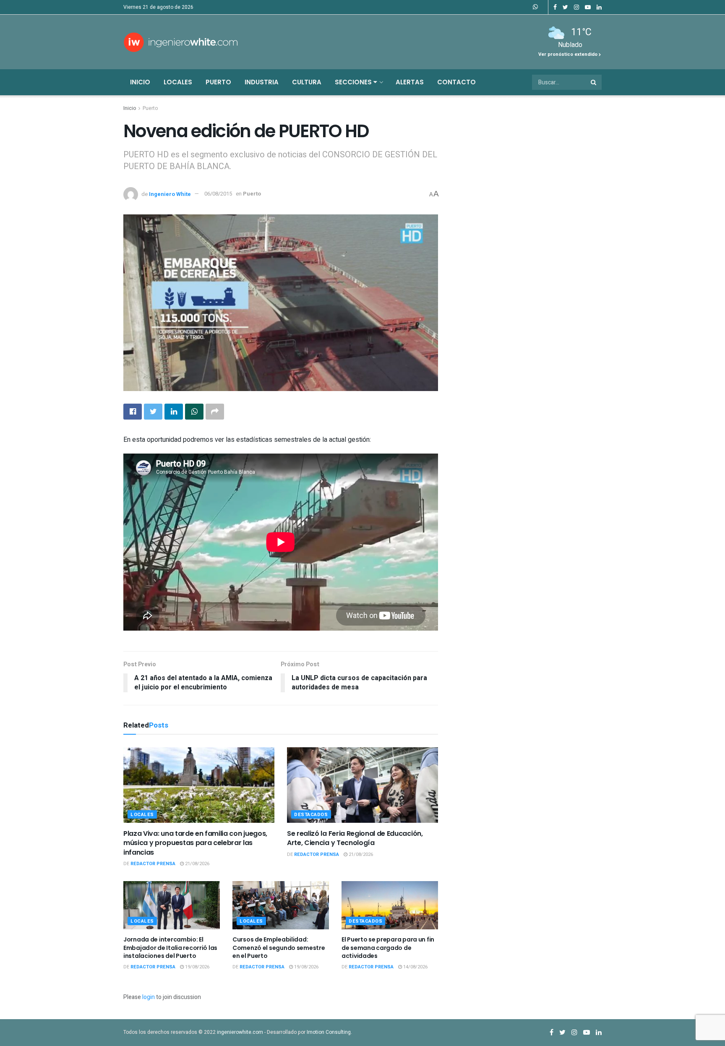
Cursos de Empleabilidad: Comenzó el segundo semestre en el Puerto (278, 947)
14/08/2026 (415, 966)
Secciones (354, 82)
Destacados (311, 814)
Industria (262, 82)
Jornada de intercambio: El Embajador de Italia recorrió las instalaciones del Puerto (170, 947)
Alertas (410, 82)
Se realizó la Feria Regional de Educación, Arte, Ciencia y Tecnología (355, 838)
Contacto (456, 82)
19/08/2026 (196, 966)
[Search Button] (594, 82)
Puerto (218, 82)
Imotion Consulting (329, 1032)
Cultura (306, 82)
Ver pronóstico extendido (568, 54)
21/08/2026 (196, 863)
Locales (178, 82)
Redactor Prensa (152, 863)
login (148, 997)
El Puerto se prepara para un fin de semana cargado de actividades (388, 947)
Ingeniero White (170, 194)
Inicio (140, 82)
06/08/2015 (218, 194)
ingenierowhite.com (240, 1032)
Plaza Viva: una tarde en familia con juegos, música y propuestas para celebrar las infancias (195, 843)
